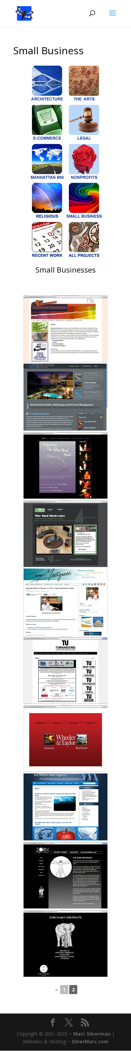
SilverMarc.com (90, 1041)
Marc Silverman (92, 1034)
